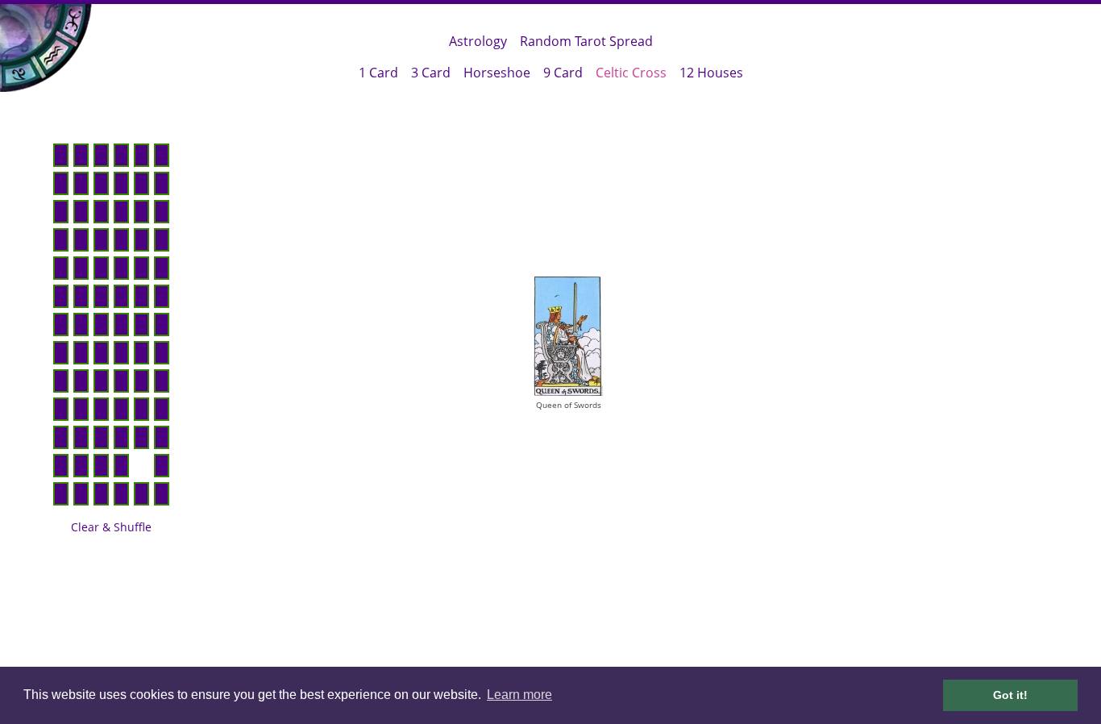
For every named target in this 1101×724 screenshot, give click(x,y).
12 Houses (711, 72)
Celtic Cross (631, 72)
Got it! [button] (1010, 695)
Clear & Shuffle (111, 527)
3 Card (431, 72)
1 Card (378, 72)
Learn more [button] (519, 694)
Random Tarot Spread (586, 41)
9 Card (563, 72)
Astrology (478, 41)
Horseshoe (496, 72)
